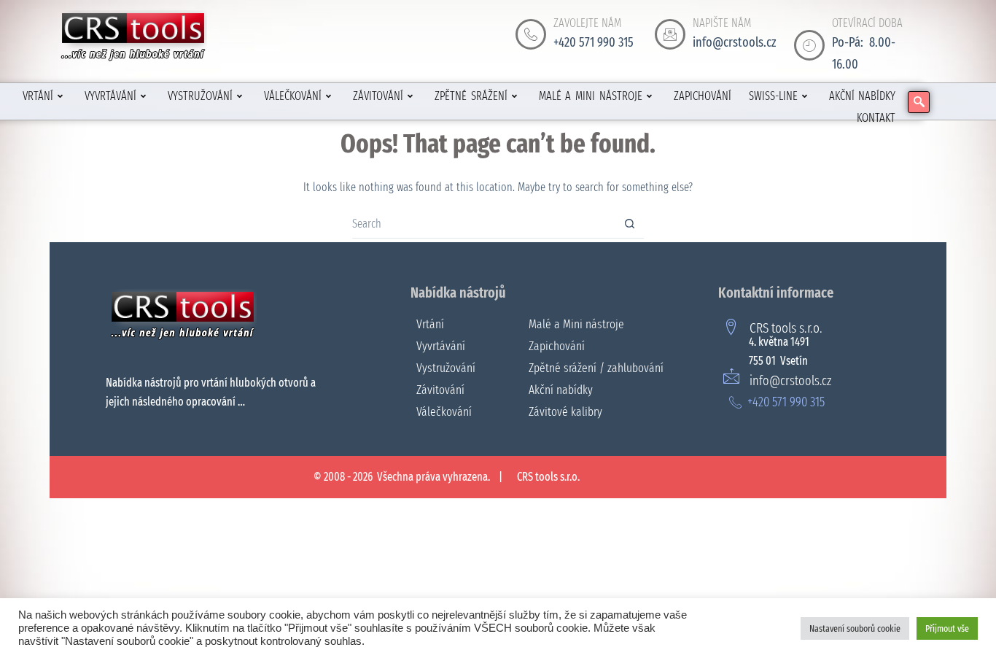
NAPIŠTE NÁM (722, 23)
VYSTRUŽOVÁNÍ (200, 96)
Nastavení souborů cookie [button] (854, 628)
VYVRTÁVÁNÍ (110, 96)
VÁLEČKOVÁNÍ (293, 96)
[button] (919, 102)
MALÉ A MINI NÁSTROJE (590, 96)
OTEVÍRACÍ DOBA (867, 23)
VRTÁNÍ (38, 96)
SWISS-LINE (773, 96)
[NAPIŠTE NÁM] (670, 34)
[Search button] (629, 223)
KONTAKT (876, 118)
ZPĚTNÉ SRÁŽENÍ (471, 96)
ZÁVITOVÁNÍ (378, 96)
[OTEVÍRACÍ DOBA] (809, 45)
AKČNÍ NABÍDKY (862, 96)
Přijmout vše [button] (947, 628)
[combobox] (483, 224)
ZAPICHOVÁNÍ (702, 96)
